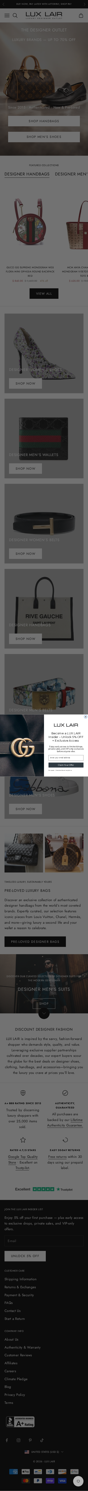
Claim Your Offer (66, 765)
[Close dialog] (85, 716)
